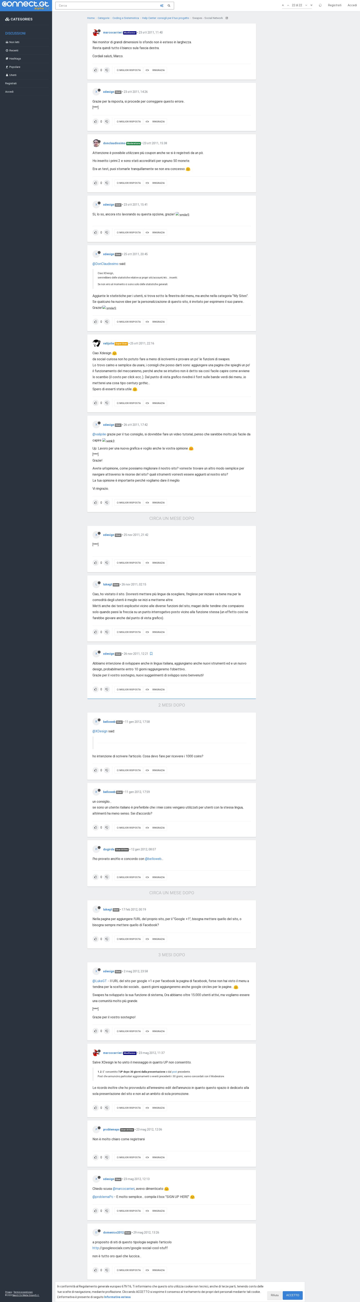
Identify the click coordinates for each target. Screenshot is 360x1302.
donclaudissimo (114, 143)
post (174, 1071)
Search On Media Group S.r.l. (25, 1295)
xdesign (108, 91)
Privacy (8, 1292)
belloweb (109, 721)
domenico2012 (113, 1232)
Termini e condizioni (23, 1292)
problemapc (111, 1129)
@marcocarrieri (124, 1189)
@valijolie (99, 434)
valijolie (108, 343)
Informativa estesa (117, 1297)
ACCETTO (292, 1295)
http (95, 1248)
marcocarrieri (112, 32)
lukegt (107, 584)
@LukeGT (99, 981)
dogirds (108, 849)
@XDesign (100, 731)
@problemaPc (102, 1197)
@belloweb (153, 859)
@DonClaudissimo (105, 264)
